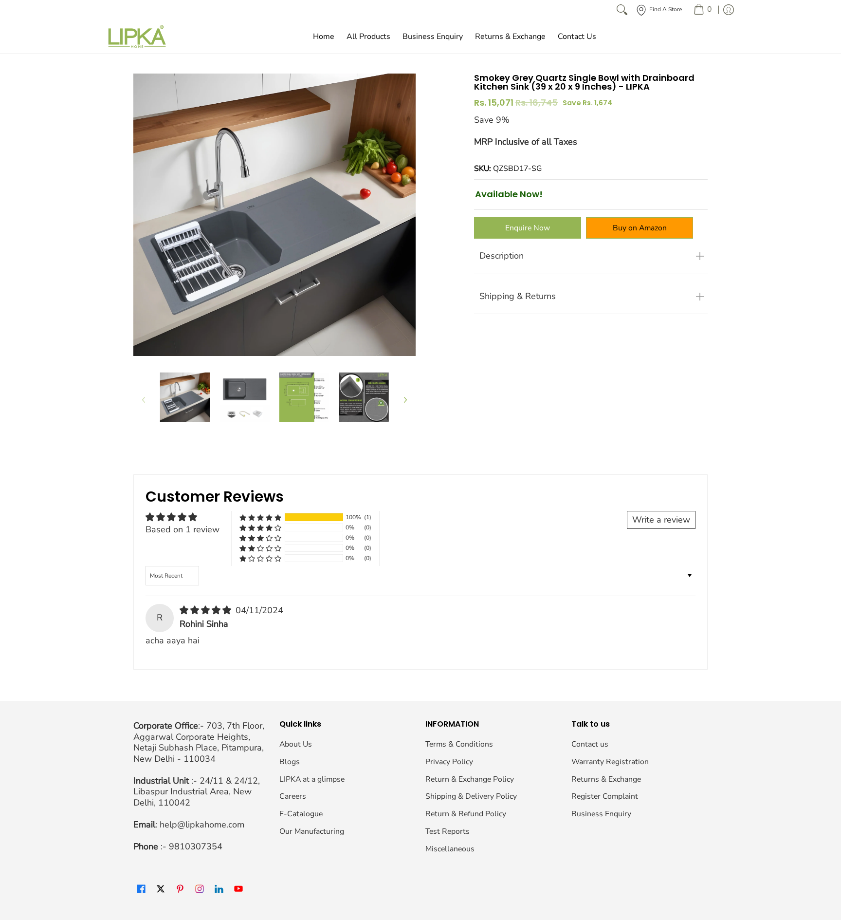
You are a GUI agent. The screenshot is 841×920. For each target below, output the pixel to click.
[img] (207, 610)
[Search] (622, 9)
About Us (295, 744)
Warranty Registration (610, 761)
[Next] (405, 400)
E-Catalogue (301, 813)
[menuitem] (702, 9)
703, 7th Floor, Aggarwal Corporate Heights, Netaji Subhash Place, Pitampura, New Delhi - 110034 (198, 742)
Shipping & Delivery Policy (471, 796)
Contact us (589, 744)
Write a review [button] (661, 520)
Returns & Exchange (606, 779)
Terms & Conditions (459, 744)
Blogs (289, 761)
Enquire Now (527, 228)
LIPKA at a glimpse (312, 779)
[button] (260, 517)
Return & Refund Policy (465, 813)
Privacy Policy (449, 761)
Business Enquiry (601, 813)
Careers (292, 796)
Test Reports (447, 831)
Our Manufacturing (311, 831)
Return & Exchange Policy (469, 779)
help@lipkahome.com (202, 824)
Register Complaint (604, 796)
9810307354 (195, 846)
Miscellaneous (450, 849)
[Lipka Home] (137, 36)
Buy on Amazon (640, 228)
